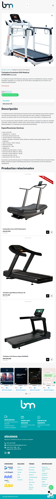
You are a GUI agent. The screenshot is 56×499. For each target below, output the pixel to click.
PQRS (43, 482)
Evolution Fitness (8, 92)
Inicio (19, 467)
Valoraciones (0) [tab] (7, 103)
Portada (3, 70)
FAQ (19, 474)
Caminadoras (9, 91)
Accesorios (32, 467)
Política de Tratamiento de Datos (46, 469)
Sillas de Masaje (31, 488)
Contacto (20, 479)
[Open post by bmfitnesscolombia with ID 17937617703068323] (49, 376)
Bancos (31, 479)
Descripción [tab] (6, 100)
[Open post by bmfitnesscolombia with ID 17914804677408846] (7, 376)
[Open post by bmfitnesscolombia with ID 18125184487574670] (35, 376)
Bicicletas (31, 469)
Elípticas (31, 474)
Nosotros (20, 469)
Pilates (31, 484)
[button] (52, 15)
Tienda (9, 70)
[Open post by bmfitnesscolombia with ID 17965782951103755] (21, 376)
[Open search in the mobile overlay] (53, 5)
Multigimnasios (33, 477)
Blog (19, 477)
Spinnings (31, 482)
